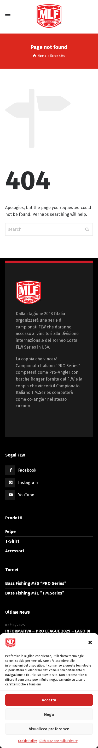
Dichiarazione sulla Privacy (58, 741)
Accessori (14, 550)
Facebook (27, 470)
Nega (49, 714)
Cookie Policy (27, 741)
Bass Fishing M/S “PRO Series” (35, 583)
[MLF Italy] (49, 16)
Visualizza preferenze (49, 729)
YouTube (26, 494)
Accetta (49, 700)
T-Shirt (12, 541)
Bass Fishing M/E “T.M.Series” (34, 593)
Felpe (10, 531)
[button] (90, 642)
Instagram (28, 482)
